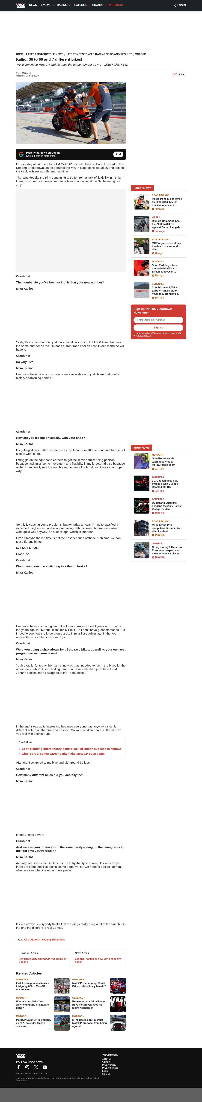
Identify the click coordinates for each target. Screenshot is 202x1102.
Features (80, 5)
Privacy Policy (144, 335)
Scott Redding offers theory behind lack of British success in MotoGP (72, 748)
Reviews (45, 5)
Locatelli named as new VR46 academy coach (98, 960)
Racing (62, 5)
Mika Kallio (58, 939)
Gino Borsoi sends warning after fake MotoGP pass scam (63, 753)
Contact (106, 1062)
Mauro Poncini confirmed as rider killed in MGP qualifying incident (167, 201)
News (33, 5)
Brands (98, 5)
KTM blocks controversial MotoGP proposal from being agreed (89, 1023)
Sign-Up (106, 1074)
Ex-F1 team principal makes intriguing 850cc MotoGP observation (32, 986)
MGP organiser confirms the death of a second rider (166, 246)
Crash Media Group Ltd (30, 1073)
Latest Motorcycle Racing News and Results (99, 54)
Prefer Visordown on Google (43, 152)
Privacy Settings (110, 1068)
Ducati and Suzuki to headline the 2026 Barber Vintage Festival (167, 506)
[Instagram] (28, 1068)
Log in (181, 5)
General (77, 998)
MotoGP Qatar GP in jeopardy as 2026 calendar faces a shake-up (33, 1023)
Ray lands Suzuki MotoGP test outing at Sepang (42, 960)
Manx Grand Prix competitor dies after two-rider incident (167, 528)
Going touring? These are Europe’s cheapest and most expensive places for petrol (167, 550)
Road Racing (160, 195)
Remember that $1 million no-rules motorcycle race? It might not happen (89, 1004)
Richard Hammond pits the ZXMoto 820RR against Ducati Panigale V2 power (166, 224)
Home (20, 54)
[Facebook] (19, 1068)
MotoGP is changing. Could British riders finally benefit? (89, 985)
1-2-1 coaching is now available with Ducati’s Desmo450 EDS (165, 483)
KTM (27, 939)
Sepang (46, 939)
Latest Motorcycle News (44, 54)
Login (105, 1071)
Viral (155, 217)
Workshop (117, 5)
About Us (106, 1059)
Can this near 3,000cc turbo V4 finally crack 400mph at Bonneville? (165, 290)
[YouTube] (46, 1068)
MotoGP (140, 54)
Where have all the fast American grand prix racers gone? (32, 1004)
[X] (37, 1068)
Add (118, 154)
